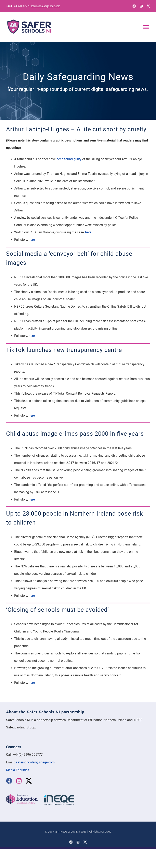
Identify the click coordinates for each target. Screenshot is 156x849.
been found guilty (68, 159)
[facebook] (134, 6)
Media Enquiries (17, 770)
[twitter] (148, 6)
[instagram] (141, 6)
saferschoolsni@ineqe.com (45, 6)
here (88, 232)
